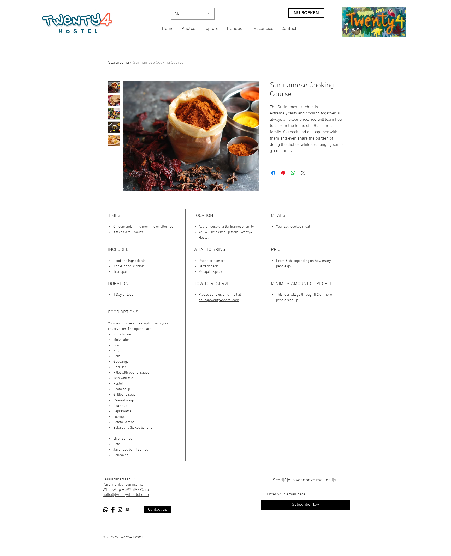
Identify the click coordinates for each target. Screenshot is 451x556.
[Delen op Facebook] (273, 173)
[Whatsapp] (106, 510)
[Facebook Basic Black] (113, 510)
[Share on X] (303, 173)
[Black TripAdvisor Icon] (127, 510)
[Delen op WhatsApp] (293, 173)
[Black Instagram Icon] (120, 510)
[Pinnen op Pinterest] (283, 173)
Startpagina (118, 62)
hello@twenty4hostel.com (219, 300)
